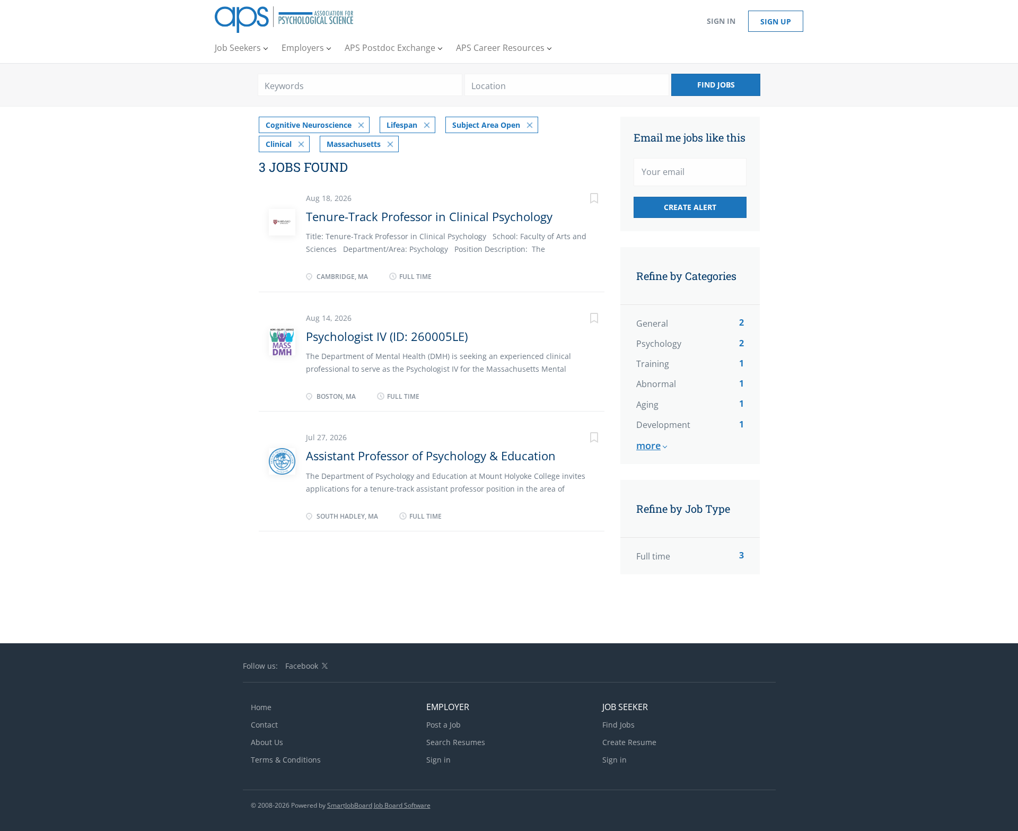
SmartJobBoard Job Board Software (379, 805)
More (648, 445)
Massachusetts (354, 144)
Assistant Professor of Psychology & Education (431, 455)
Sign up (775, 21)
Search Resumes (455, 742)
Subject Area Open (486, 125)
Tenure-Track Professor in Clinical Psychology (429, 216)
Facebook (301, 666)
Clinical (279, 144)
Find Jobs (716, 85)
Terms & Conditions (286, 760)
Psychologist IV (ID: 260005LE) (387, 336)
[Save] (583, 199)
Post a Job (443, 725)
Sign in (721, 21)
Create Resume (629, 742)
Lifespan (402, 125)
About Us (267, 742)
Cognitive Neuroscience (309, 125)
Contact (264, 725)
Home (261, 707)
